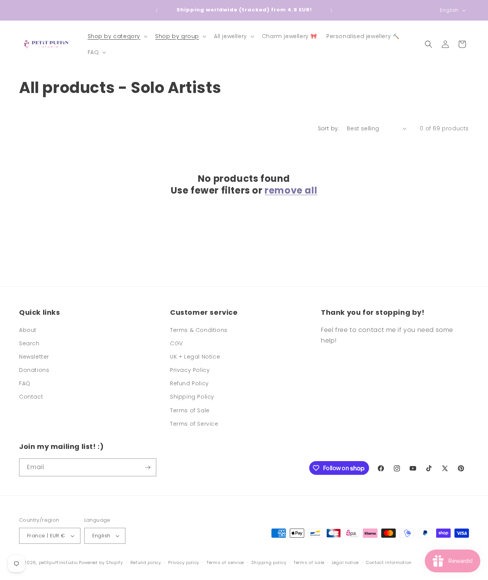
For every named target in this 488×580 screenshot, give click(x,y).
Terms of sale (309, 562)
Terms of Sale (190, 410)
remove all (291, 190)
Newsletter (34, 356)
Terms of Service (194, 424)
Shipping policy (269, 562)
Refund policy (145, 562)
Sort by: (328, 128)
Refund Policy (189, 383)
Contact (31, 397)
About (28, 330)
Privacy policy (183, 562)
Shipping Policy (192, 397)
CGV (176, 343)
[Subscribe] (147, 467)
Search (29, 343)
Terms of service (225, 562)
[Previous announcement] (156, 10)
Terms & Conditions (199, 330)
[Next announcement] (331, 10)
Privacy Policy (190, 370)
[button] (117, 36)
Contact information (389, 562)
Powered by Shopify (101, 562)
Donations (34, 370)
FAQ (24, 383)
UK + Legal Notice (195, 356)
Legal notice (345, 562)
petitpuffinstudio (58, 562)
